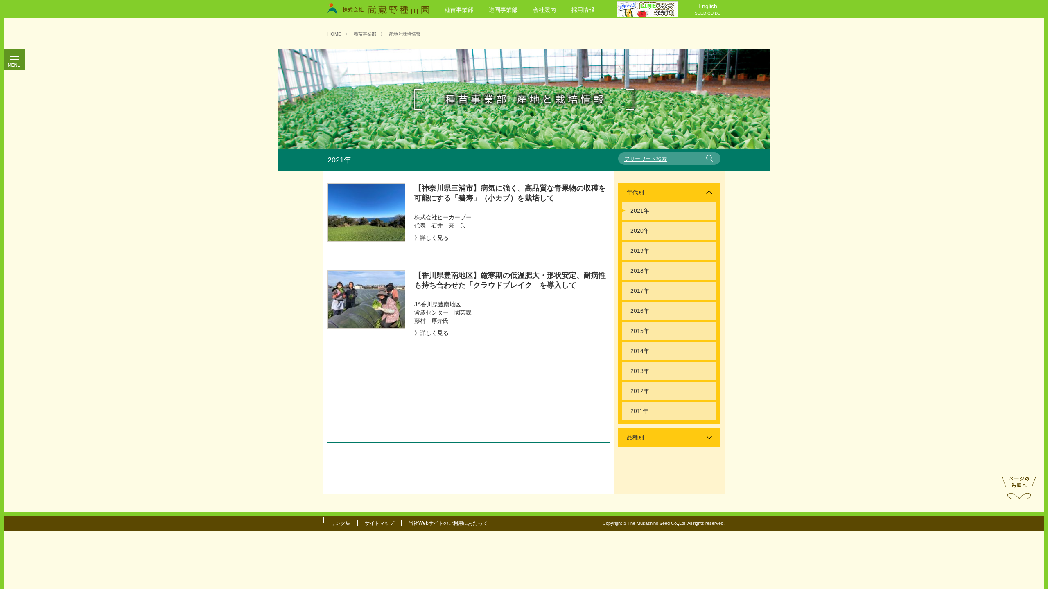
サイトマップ (379, 523)
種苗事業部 (459, 10)
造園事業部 (503, 10)
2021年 (639, 210)
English (707, 9)
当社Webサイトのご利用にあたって (448, 523)
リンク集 (340, 523)
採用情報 (582, 10)
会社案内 (544, 10)
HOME (334, 33)
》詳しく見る (431, 237)
